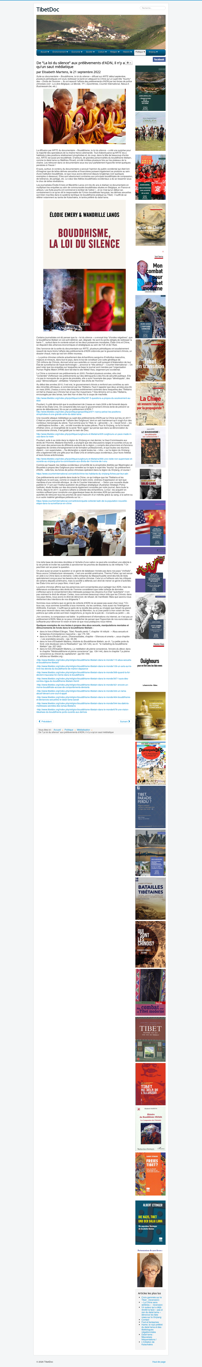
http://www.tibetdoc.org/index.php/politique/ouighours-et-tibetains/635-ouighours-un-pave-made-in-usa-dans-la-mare (84, 435)
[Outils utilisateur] (129, 63)
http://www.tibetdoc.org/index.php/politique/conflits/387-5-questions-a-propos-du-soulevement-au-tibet (83, 399)
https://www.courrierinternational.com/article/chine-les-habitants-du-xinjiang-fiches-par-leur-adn (82, 473)
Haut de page (159, 1361)
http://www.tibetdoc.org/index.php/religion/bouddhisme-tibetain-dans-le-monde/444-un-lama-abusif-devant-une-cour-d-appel (81, 692)
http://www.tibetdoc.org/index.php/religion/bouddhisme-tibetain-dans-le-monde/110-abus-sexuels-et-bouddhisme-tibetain (84, 661)
